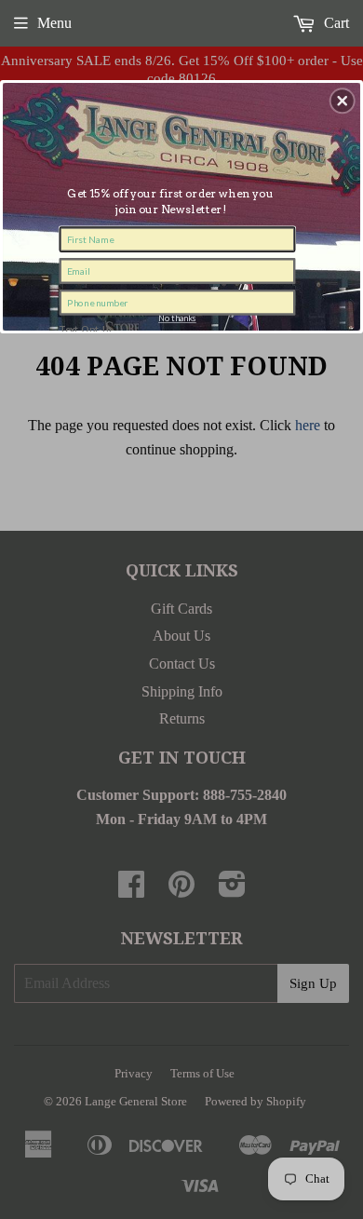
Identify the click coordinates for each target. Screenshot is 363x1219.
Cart (334, 23)
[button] (342, 100)
